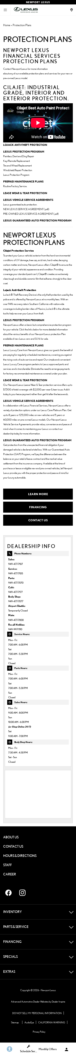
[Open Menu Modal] (5, 10)
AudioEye (29, 1022)
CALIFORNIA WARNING (51, 1022)
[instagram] (22, 892)
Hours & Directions (20, 856)
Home (6, 25)
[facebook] (8, 892)
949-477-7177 (15, 592)
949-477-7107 (15, 564)
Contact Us (38, 520)
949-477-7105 (15, 573)
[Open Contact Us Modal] (72, 10)
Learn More (38, 494)
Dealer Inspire (58, 1001)
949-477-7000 (16, 620)
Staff (7, 865)
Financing (38, 507)
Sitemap (15, 1022)
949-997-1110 (15, 629)
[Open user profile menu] (66, 1049)
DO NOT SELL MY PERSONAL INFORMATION (37, 1013)
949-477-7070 (15, 582)
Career (9, 874)
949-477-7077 (15, 601)
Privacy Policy (39, 1031)
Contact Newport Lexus (15, 68)
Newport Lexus (48, 990)
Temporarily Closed (18, 610)
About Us (11, 837)
